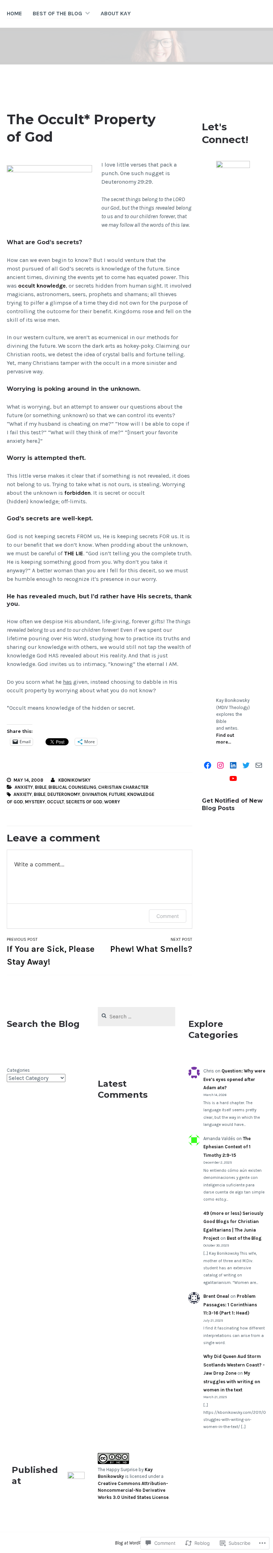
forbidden (77, 492)
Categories (18, 1070)
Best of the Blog (57, 13)
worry (112, 801)
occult (55, 801)
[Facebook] (207, 765)
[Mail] (259, 765)
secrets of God (84, 801)
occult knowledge (42, 285)
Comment (167, 916)
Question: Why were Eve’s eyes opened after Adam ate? (234, 1079)
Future (117, 794)
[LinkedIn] (233, 765)
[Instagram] (220, 765)
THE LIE (73, 553)
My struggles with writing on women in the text (231, 1381)
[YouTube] (233, 778)
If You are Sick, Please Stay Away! (51, 952)
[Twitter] (246, 765)
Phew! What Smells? (151, 945)
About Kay (116, 13)
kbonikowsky (74, 780)
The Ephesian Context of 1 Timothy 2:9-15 (227, 1147)
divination (94, 794)
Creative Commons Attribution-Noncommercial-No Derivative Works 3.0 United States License (133, 1490)
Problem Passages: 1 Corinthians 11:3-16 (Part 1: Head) (230, 1305)
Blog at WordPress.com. (136, 1543)
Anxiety (24, 787)
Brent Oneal (216, 1296)
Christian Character (123, 787)
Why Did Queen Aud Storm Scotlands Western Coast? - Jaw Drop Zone (234, 1365)
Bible (41, 787)
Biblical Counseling (72, 787)
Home (14, 13)
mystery (35, 801)
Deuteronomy (63, 794)
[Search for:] (137, 1016)
